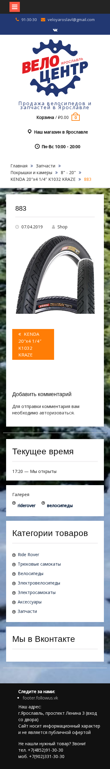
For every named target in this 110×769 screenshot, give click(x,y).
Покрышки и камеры (31, 172)
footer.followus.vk (40, 698)
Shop (62, 227)
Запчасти (45, 166)
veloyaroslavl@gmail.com (71, 19)
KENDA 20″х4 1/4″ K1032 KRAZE (42, 179)
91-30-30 (29, 19)
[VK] (55, 30)
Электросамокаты (37, 592)
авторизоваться (56, 413)
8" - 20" (68, 172)
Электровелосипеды (39, 583)
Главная (19, 166)
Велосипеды (30, 573)
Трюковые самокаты (39, 564)
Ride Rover (28, 554)
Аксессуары (30, 602)
